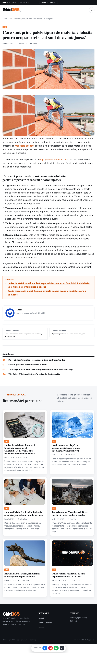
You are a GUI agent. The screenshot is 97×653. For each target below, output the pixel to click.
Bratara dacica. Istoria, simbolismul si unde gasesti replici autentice (22, 575)
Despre (43, 2)
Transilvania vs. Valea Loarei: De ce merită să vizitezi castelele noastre (70, 513)
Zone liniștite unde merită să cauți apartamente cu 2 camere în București (40, 369)
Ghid (12, 10)
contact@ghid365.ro (78, 618)
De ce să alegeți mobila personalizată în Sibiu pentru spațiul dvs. (36, 360)
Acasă (5, 19)
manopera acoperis (24, 146)
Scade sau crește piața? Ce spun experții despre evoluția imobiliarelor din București (66, 447)
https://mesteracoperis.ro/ (52, 159)
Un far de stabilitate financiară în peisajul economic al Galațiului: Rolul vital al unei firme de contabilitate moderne (19, 449)
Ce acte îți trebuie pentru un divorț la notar (27, 364)
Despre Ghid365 (45, 623)
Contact (53, 2)
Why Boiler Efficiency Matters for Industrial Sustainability (34, 374)
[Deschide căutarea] (91, 10)
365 (10, 19)
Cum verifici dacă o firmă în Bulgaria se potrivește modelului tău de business (23, 513)
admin (22, 43)
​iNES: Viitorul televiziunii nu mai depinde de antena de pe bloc (68, 575)
